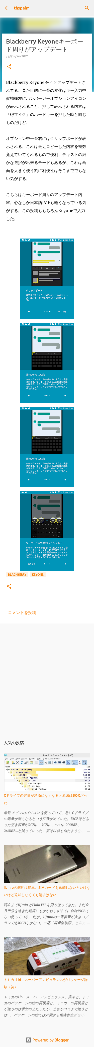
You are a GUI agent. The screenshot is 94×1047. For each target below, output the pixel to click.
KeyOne (38, 574)
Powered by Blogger (50, 1040)
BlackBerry (17, 574)
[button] (9, 67)
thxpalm (22, 8)
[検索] (87, 8)
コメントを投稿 (22, 612)
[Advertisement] (47, 678)
